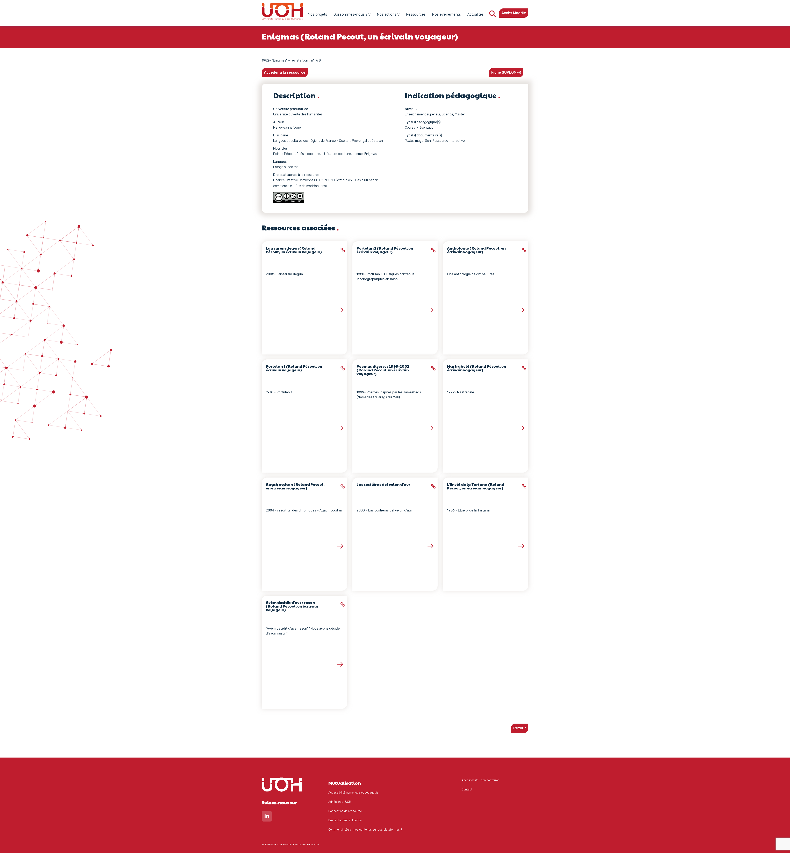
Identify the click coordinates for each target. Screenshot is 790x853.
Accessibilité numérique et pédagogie (353, 792)
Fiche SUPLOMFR (506, 72)
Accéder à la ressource (285, 72)
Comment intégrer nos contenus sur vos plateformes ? (365, 829)
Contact (467, 789)
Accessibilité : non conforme (481, 780)
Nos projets (317, 14)
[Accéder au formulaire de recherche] (492, 15)
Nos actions (386, 14)
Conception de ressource (345, 811)
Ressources (416, 14)
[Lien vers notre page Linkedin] (267, 817)
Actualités (475, 14)
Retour (519, 728)
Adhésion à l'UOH (339, 802)
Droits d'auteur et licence (345, 820)
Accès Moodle (513, 13)
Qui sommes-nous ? (350, 14)
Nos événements (446, 14)
